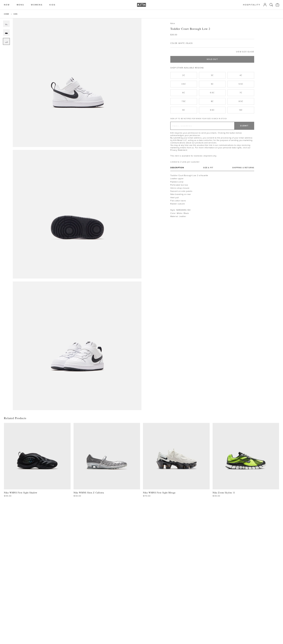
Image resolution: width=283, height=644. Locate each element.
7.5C (184, 101)
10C (241, 110)
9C (183, 110)
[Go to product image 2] (6, 32)
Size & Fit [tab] (208, 167)
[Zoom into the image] (77, 82)
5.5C (241, 83)
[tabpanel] (212, 196)
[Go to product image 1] (6, 23)
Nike (172, 23)
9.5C (212, 110)
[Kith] (141, 5)
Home (6, 14)
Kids (15, 14)
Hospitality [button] (251, 5)
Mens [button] (20, 5)
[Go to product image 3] (6, 41)
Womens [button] (37, 5)
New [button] (7, 5)
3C (212, 75)
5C (212, 83)
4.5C (183, 83)
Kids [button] (52, 5)
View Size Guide (245, 52)
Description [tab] (177, 167)
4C (241, 75)
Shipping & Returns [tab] (243, 167)
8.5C (241, 101)
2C (183, 75)
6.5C (212, 92)
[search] (271, 4)
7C (241, 92)
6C (183, 92)
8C (212, 101)
